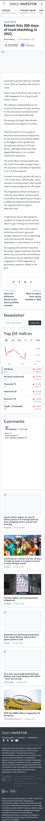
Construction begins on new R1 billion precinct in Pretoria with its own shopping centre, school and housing (21, 521)
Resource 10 (10, 399)
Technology (8, 682)
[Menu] (4, 3)
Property (7, 527)
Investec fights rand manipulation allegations (21, 599)
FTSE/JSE (6, 10)
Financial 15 (10, 384)
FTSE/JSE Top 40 (27, 10)
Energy (6, 643)
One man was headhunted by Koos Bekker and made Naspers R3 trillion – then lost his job (22, 676)
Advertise (32, 737)
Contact (21, 737)
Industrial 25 (10, 391)
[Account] (42, 3)
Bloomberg (9, 39)
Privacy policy (8, 737)
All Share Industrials (14, 376)
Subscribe (35, 323)
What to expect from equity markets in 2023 (33, 296)
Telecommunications (12, 719)
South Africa (10, 22)
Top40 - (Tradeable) (13, 406)
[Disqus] (22, 456)
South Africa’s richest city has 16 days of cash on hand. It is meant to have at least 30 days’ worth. (22, 561)
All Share (8, 369)
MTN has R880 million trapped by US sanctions (22, 714)
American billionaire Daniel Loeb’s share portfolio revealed (11, 299)
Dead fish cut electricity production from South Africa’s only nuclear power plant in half (21, 637)
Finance (7, 567)
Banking (7, 603)
